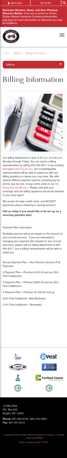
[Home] (11, 36)
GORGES (38, 437)
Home (6, 53)
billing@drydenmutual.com (18, 169)
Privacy (60, 434)
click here (8, 20)
